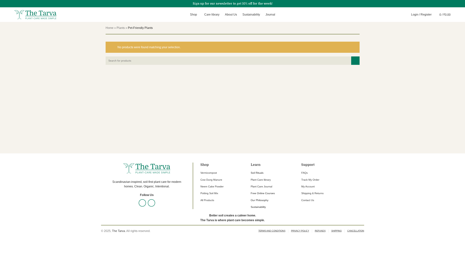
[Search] (406, 14)
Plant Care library (261, 179)
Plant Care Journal (261, 186)
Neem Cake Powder (212, 186)
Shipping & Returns (312, 193)
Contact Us (307, 200)
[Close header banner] (460, 3)
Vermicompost (208, 172)
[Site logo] (35, 14)
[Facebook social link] (142, 203)
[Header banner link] (232, 3)
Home (109, 27)
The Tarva (118, 230)
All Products (207, 200)
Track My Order (310, 179)
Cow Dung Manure (211, 179)
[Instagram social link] (151, 203)
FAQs (304, 172)
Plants (121, 27)
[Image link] (146, 168)
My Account (308, 186)
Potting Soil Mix (209, 193)
